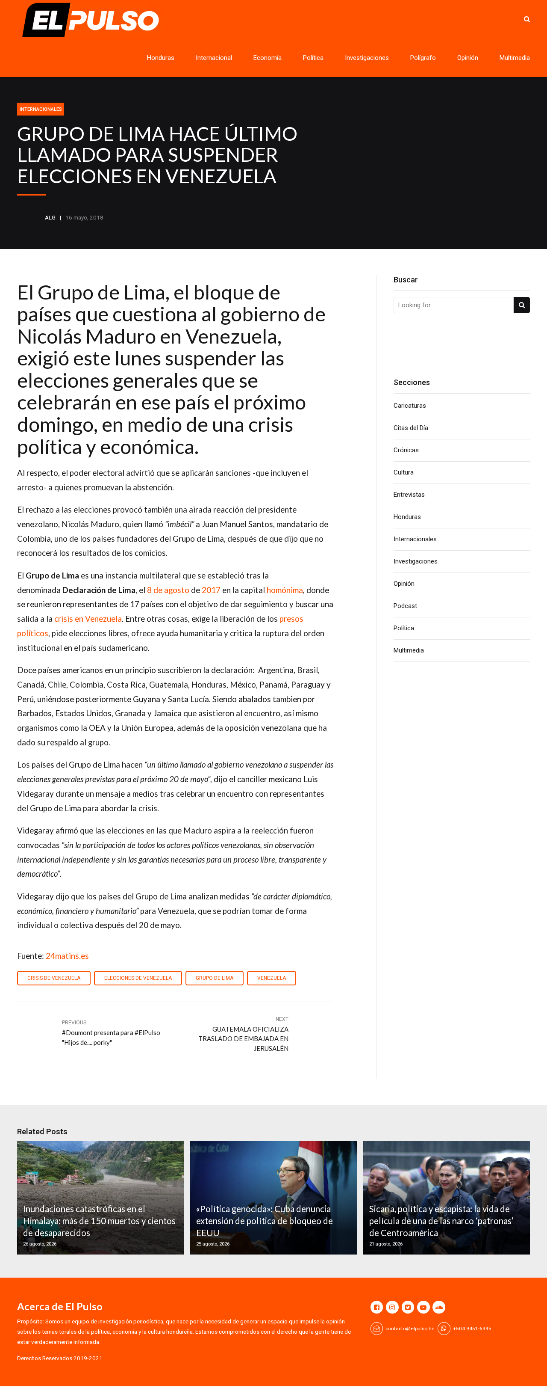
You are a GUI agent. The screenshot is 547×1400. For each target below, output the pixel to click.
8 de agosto (168, 590)
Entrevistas (409, 494)
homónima (285, 590)
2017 (211, 590)
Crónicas (406, 450)
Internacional (214, 58)
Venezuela (271, 978)
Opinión (467, 58)
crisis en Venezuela (88, 618)
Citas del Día (411, 428)
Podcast (405, 606)
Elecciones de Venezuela (138, 978)
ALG (50, 217)
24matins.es (67, 956)
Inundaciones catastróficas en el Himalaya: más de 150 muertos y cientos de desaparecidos (99, 1221)
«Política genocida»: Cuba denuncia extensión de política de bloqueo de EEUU (264, 1221)
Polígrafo (423, 58)
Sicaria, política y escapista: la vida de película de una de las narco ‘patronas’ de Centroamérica (441, 1221)
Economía (267, 58)
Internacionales (41, 109)
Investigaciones (367, 58)
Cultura (404, 472)
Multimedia (515, 58)
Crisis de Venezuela (53, 978)
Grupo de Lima (214, 978)
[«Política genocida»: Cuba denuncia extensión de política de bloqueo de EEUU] (272, 1198)
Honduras (160, 58)
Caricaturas (410, 405)
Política (313, 58)
